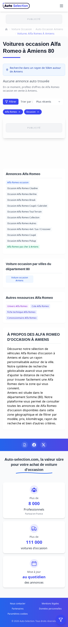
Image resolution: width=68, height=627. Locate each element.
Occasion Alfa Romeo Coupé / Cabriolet (27, 205)
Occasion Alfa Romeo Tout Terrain (24, 211)
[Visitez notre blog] (24, 445)
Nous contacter (17, 603)
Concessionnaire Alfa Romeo (21, 318)
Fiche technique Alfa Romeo (21, 312)
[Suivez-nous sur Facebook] (34, 445)
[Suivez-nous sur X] (43, 445)
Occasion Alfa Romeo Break (21, 200)
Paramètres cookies (18, 613)
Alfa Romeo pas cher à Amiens (22, 246)
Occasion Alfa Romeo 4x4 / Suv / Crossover (29, 229)
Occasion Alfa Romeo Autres (21, 223)
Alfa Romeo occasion (17, 182)
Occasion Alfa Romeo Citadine (22, 188)
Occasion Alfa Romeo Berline (22, 194)
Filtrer (12, 101)
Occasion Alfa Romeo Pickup (21, 240)
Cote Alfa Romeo (40, 306)
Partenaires (18, 608)
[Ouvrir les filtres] (61, 620)
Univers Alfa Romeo (17, 306)
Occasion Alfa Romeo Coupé (21, 235)
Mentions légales (50, 603)
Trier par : (27, 101)
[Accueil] (6, 29)
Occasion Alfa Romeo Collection (23, 217)
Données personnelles (50, 608)
